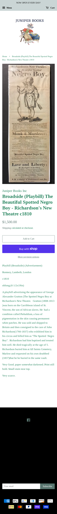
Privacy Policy (28, 452)
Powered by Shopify (45, 495)
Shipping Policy (28, 465)
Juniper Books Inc (27, 495)
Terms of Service (28, 461)
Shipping (6, 228)
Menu (9, 8)
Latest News (28, 431)
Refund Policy (28, 456)
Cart (52, 8)
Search (28, 448)
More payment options (28, 257)
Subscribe (47, 486)
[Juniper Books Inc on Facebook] (28, 420)
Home (4, 56)
